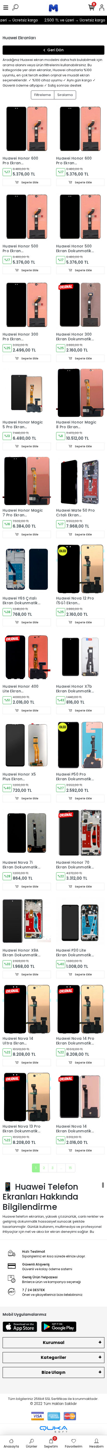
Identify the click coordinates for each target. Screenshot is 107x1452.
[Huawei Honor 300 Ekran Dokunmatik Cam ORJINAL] (80, 305)
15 (70, 1167)
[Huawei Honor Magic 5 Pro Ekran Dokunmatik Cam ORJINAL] (27, 393)
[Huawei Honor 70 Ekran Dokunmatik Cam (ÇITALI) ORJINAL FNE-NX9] (80, 833)
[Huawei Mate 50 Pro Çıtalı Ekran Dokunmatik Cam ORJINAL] (80, 481)
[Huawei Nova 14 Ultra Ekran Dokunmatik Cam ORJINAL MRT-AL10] (27, 1009)
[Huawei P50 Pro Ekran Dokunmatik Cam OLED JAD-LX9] (80, 745)
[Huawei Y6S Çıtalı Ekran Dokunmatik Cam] (27, 569)
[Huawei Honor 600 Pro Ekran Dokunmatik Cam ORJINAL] (27, 129)
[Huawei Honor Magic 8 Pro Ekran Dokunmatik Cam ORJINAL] (80, 393)
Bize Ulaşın (53, 1372)
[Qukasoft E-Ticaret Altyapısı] (53, 1429)
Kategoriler (53, 1357)
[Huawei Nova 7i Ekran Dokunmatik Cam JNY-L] (27, 833)
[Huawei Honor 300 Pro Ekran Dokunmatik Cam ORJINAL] (27, 305)
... (61, 1167)
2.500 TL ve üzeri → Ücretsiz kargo (70, 20)
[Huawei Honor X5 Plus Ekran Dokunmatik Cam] (27, 745)
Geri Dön (55, 50)
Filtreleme (42, 94)
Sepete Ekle (29, 182)
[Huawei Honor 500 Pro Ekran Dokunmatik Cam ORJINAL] (27, 217)
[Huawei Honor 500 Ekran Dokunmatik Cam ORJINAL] (80, 217)
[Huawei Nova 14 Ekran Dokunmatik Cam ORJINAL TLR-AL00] (80, 1097)
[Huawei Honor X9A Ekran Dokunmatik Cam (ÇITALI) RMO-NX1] (27, 921)
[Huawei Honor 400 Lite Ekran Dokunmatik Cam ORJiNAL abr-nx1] (27, 657)
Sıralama (65, 94)
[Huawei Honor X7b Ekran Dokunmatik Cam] (80, 657)
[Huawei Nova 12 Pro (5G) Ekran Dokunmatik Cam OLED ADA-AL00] (80, 569)
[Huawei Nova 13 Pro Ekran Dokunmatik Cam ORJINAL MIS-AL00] (27, 1097)
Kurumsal (53, 1343)
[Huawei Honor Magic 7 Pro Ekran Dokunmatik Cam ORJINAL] (27, 481)
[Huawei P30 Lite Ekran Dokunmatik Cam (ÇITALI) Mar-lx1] (80, 921)
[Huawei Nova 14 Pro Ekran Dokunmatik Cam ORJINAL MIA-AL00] (80, 1009)
